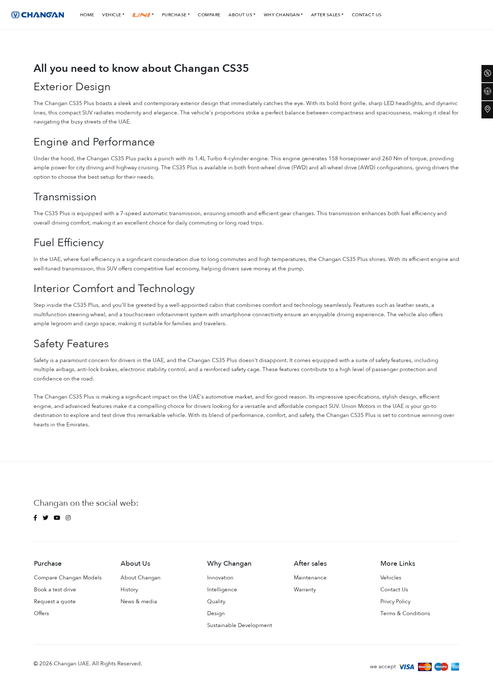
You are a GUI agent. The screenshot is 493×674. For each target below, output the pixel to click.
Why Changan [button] (282, 15)
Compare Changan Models (68, 577)
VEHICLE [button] (111, 15)
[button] (145, 14)
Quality (216, 601)
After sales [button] (326, 15)
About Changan (141, 577)
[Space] (38, 15)
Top (473, 663)
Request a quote (55, 601)
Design (216, 613)
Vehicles (390, 577)
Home (87, 15)
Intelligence (222, 589)
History (129, 589)
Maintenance (310, 577)
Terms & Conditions (405, 613)
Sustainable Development (239, 625)
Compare (209, 15)
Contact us (367, 15)
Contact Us (394, 589)
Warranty (305, 589)
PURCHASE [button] (174, 15)
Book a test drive (55, 589)
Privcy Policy (395, 601)
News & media (139, 601)
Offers (41, 613)
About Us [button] (240, 15)
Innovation (220, 577)
